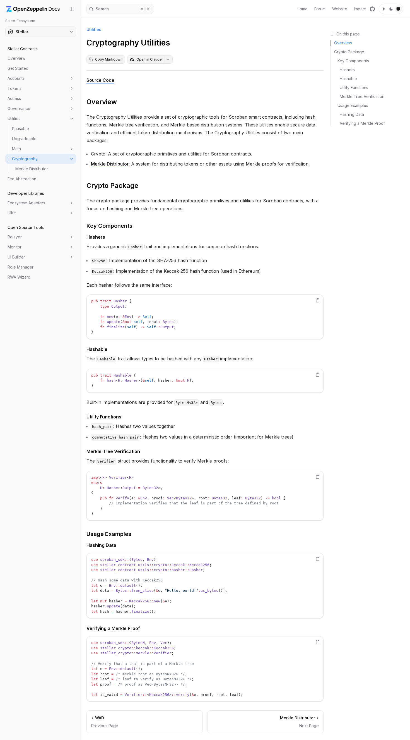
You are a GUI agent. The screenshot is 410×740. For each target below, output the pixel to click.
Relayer (15, 236)
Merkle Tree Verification (113, 451)
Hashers (95, 237)
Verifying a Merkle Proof (113, 628)
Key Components (109, 225)
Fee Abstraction (22, 178)
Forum (319, 8)
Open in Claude (149, 59)
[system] (398, 9)
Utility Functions (103, 417)
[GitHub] (372, 9)
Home (302, 8)
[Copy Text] (317, 300)
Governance (19, 108)
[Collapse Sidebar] (72, 9)
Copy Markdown (108, 59)
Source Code (100, 80)
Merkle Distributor (31, 168)
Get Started (18, 68)
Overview (16, 58)
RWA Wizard (19, 277)
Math (16, 148)
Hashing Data (101, 545)
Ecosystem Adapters (26, 202)
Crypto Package (112, 185)
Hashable (96, 349)
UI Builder (16, 257)
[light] (383, 9)
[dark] (391, 9)
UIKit (12, 212)
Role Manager (20, 267)
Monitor (14, 247)
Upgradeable (24, 138)
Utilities (14, 118)
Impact (360, 8)
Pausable (20, 128)
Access (14, 98)
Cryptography (25, 158)
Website (339, 8)
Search (122, 8)
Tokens (14, 88)
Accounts (16, 78)
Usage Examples (108, 534)
